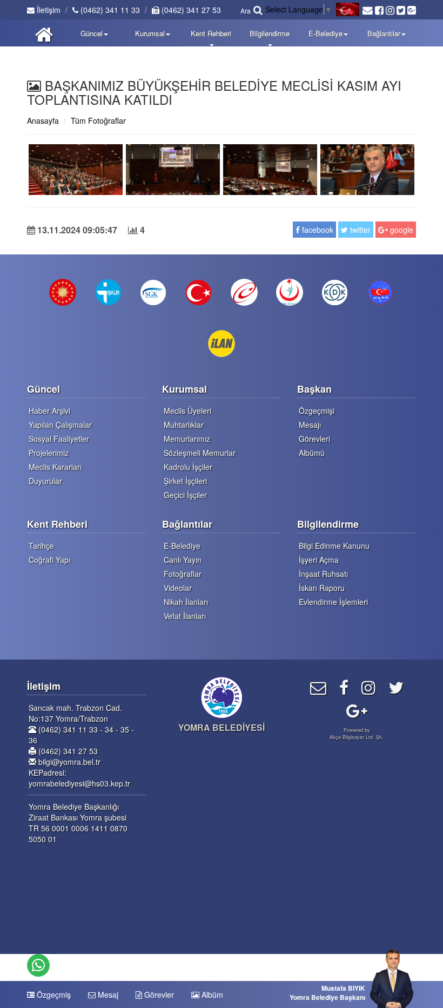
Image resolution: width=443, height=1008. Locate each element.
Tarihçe (41, 545)
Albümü (312, 452)
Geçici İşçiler (185, 494)
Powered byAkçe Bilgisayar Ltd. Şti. (357, 734)
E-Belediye (182, 545)
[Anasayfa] (44, 32)
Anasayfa (43, 120)
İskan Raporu (322, 587)
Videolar (178, 587)
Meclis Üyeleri (187, 410)
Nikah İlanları (186, 601)
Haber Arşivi (49, 410)
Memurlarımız (187, 438)
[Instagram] (368, 687)
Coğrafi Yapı (49, 559)
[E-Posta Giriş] (318, 687)
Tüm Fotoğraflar (98, 120)
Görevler (158, 994)
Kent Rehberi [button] (211, 33)
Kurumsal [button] (150, 33)
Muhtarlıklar (184, 424)
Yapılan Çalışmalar (60, 424)
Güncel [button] (91, 33)
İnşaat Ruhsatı (323, 573)
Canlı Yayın (183, 559)
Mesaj (107, 994)
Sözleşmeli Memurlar (200, 452)
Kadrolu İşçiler (188, 466)
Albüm (211, 994)
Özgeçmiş (53, 994)
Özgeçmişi (316, 410)
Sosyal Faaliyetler (59, 438)
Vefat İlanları (185, 615)
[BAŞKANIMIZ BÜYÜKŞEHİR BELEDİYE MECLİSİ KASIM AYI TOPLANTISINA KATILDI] (76, 168)
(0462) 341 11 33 (109, 9)
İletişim (48, 9)
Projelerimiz (49, 452)
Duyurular (45, 480)
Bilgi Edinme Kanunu (334, 545)
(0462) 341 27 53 (190, 9)
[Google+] (357, 710)
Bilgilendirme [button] (270, 33)
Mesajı (310, 424)
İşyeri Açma (319, 559)
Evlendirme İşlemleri (333, 601)
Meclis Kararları (55, 466)
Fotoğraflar (183, 573)
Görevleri (314, 438)
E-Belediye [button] (325, 33)
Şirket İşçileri (185, 480)
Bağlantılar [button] (383, 33)
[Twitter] (396, 687)
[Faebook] (344, 687)
